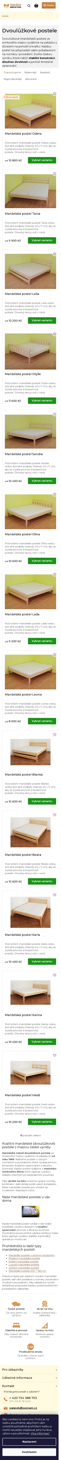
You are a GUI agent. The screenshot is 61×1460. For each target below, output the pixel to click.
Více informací (40, 1433)
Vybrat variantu (42, 160)
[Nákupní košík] (36, 5)
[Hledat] (29, 5)
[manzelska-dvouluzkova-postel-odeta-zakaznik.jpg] (30, 1211)
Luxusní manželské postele (24, 1264)
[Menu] (49, 5)
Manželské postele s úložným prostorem (32, 1255)
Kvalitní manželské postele (24, 1261)
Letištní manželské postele (24, 1267)
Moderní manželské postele (24, 1258)
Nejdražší (45, 72)
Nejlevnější (30, 72)
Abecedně (31, 79)
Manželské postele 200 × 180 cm (27, 1270)
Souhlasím (29, 1452)
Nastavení (29, 1441)
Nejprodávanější (13, 79)
